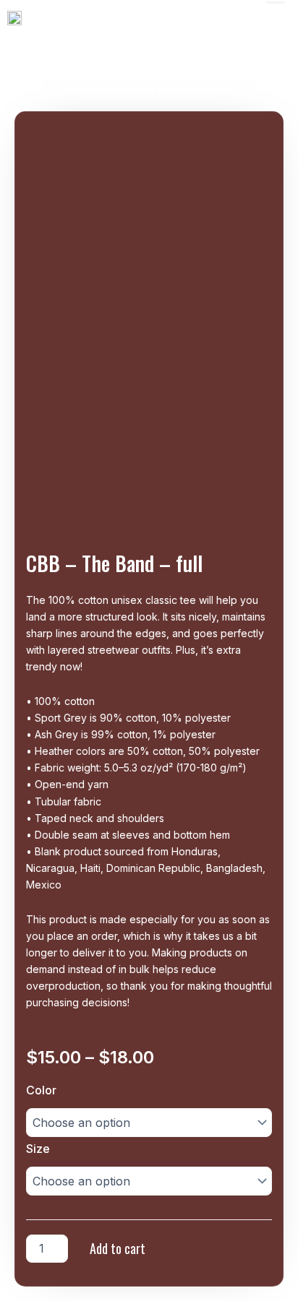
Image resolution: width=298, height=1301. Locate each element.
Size (38, 1148)
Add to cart (117, 1248)
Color (41, 1090)
